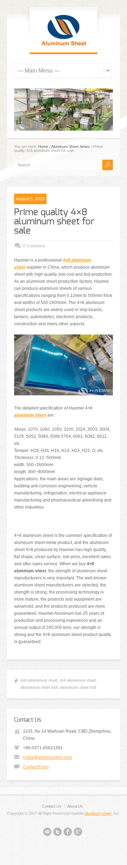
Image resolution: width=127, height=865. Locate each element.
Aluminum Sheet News (70, 146)
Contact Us (51, 806)
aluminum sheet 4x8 (78, 687)
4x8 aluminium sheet (39, 680)
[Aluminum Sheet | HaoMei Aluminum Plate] (63, 45)
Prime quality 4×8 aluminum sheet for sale (54, 221)
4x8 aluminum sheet (78, 680)
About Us (75, 806)
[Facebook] (68, 832)
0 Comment (34, 246)
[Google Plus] (78, 832)
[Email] (47, 832)
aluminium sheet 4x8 (39, 687)
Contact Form (36, 766)
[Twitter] (57, 832)
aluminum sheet (98, 813)
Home (43, 146)
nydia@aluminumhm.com (47, 757)
